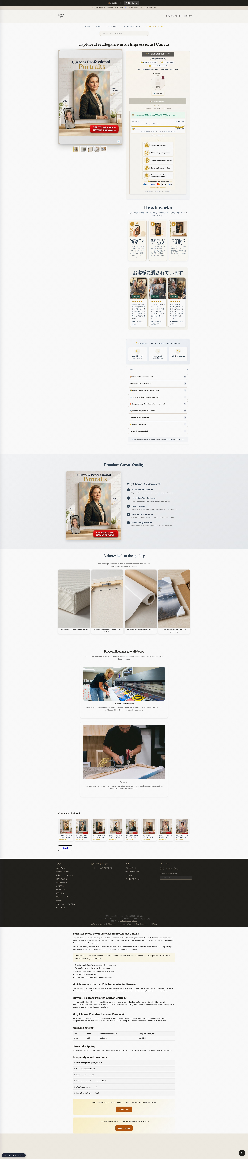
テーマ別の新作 (111, 26)
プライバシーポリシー (64, 897)
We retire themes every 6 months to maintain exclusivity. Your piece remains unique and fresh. (110, 1094)
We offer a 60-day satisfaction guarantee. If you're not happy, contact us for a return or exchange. (112, 1088)
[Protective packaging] (104, 149)
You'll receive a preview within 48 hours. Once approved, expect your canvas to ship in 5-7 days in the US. (114, 1075)
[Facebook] (162, 868)
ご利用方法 (60, 886)
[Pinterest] (171, 868)
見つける (87, 26)
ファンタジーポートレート (131, 26)
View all (65, 848)
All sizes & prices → (157, 135)
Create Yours (124, 1109)
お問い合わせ (60, 868)
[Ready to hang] (90, 149)
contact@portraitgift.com (174, 439)
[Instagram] (166, 868)
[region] (158, 240)
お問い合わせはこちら (98, 924)
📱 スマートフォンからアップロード (13, 1155)
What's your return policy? (86, 1087)
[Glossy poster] (97, 149)
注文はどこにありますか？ (65, 875)
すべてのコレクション (133, 879)
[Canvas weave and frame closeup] (83, 149)
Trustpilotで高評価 (99, 8)
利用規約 (59, 900)
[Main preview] (76, 149)
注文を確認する (61, 879)
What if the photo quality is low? (89, 1063)
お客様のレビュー (62, 872)
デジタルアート (130, 868)
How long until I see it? (85, 1075)
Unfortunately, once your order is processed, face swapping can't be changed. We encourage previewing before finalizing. (120, 1069)
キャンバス (129, 875)
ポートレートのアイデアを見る (102, 868)
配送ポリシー (60, 890)
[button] (174, 16)
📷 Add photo (158, 93)
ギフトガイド (60, 908)
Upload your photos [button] (149, 62)
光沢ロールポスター (132, 872)
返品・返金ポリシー (142, 924)
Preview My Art (158, 101)
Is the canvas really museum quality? (91, 1081)
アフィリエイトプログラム (154, 26)
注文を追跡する (61, 882)
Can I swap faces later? (85, 1069)
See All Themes (124, 1128)
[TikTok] (176, 868)
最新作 (98, 26)
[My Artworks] (242, 1153)
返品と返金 (60, 893)
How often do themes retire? (87, 1093)
